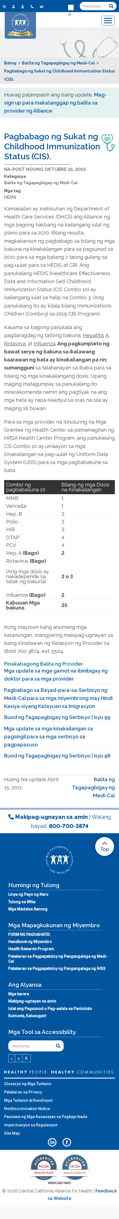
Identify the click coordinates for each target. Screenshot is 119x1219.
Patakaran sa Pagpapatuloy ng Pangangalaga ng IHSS (57, 968)
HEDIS (10, 197)
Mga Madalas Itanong (28, 909)
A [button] (12, 1058)
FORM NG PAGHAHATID (29, 934)
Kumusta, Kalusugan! (27, 1016)
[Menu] (108, 20)
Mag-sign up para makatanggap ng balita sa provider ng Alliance (55, 103)
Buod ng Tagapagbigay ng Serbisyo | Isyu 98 (57, 756)
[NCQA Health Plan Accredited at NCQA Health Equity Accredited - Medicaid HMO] (59, 1183)
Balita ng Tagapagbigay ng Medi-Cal (40, 182)
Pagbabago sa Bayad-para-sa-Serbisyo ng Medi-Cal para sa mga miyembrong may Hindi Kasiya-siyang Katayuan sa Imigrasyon (58, 698)
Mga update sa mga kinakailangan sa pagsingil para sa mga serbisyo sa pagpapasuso (48, 737)
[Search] (111, 6)
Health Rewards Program (31, 949)
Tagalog (71, 40)
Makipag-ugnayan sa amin (32, 1001)
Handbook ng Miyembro (30, 941)
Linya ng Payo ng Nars (28, 894)
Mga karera (18, 994)
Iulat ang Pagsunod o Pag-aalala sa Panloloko (50, 1008)
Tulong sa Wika (21, 902)
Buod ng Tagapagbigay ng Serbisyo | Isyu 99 (57, 717)
